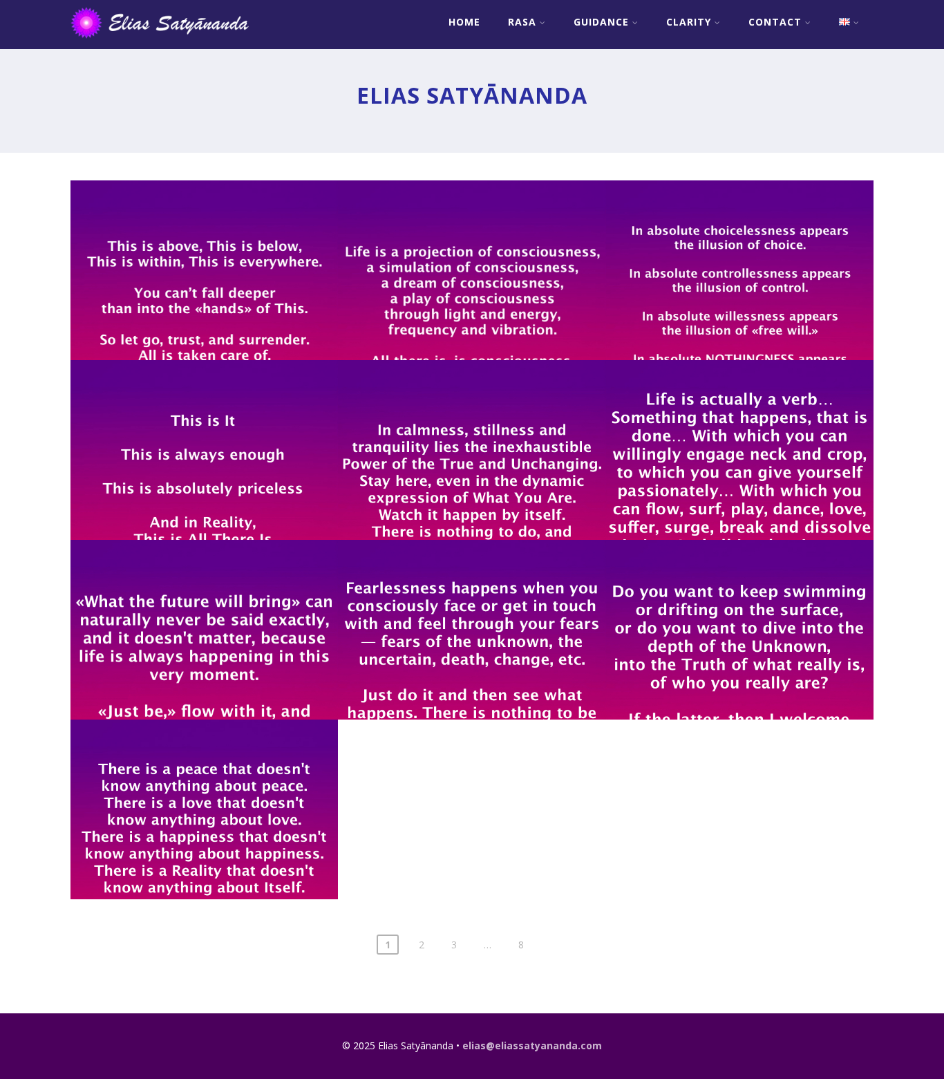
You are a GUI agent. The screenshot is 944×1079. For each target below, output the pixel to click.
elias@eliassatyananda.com (532, 1045)
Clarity (688, 21)
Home (464, 21)
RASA (522, 21)
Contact (775, 21)
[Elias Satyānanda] (168, 41)
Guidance (601, 21)
